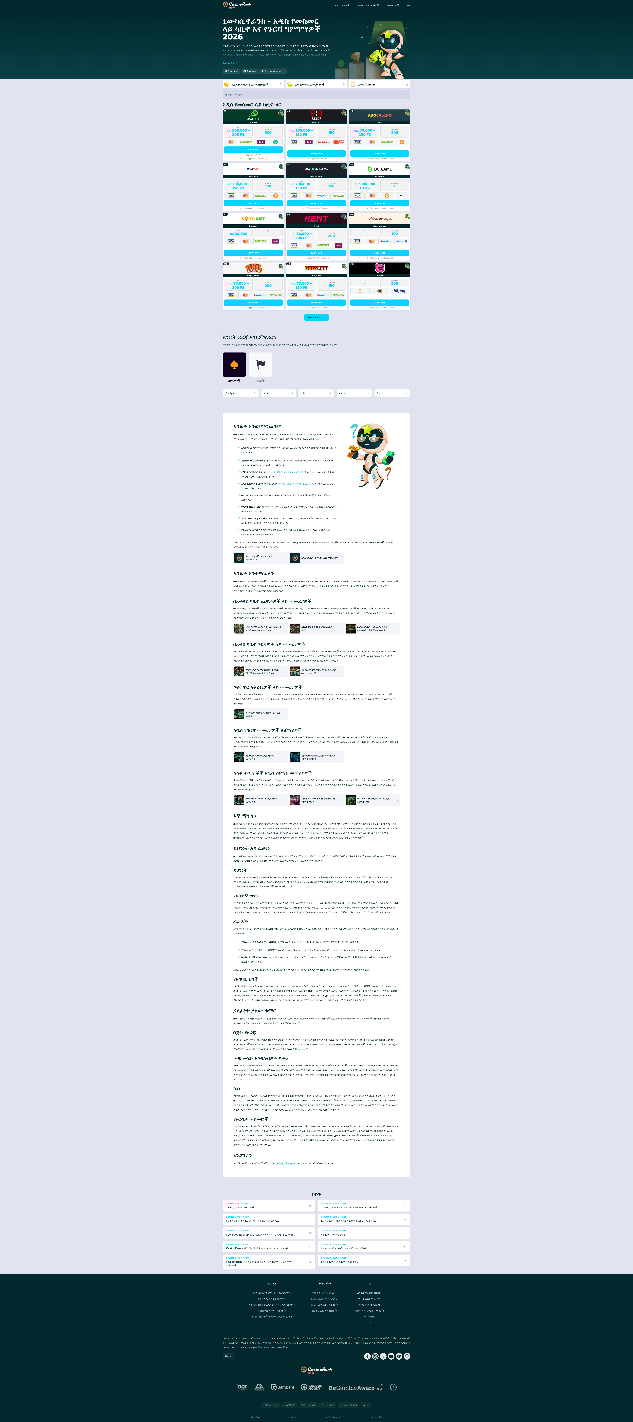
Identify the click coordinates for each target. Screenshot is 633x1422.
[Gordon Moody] (311, 1387)
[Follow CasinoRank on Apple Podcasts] (407, 1356)
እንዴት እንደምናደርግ (369, 1304)
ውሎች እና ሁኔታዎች (335, 1417)
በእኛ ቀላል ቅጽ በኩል (285, 1163)
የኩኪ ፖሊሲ (254, 1417)
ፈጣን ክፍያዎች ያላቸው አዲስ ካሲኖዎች (272, 1293)
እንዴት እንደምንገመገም (369, 1298)
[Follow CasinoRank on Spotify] (399, 1356)
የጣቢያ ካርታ (378, 1417)
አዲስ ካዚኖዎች (342, 5)
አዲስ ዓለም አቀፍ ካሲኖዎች (324, 1304)
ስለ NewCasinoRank (369, 1293)
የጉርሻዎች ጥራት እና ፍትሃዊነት (288, 472)
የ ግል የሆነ (293, 1417)
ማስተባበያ (369, 1316)
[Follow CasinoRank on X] (383, 1356)
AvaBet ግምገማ (253, 155)
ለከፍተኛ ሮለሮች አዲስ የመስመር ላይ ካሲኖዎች (272, 1304)
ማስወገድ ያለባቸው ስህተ (324, 1293)
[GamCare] (282, 1387)
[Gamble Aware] (356, 1387)
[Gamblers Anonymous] (259, 1387)
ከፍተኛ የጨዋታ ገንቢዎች (324, 1310)
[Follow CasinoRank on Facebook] (367, 1356)
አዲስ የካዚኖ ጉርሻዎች (368, 5)
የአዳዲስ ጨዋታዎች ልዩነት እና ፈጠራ (296, 483)
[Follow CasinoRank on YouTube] (391, 1356)
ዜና (408, 5)
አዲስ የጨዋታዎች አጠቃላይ (324, 1298)
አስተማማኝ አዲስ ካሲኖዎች (272, 1298)
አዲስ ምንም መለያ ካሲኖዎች (272, 1310)
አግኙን (369, 1322)
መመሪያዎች (393, 5)
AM (226, 1356)
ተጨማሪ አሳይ (314, 317)
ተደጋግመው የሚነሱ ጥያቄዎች (369, 1310)
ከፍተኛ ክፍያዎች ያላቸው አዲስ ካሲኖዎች (272, 1316)
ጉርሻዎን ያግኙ (253, 149)
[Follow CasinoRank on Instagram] (375, 1356)
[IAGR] (242, 1387)
